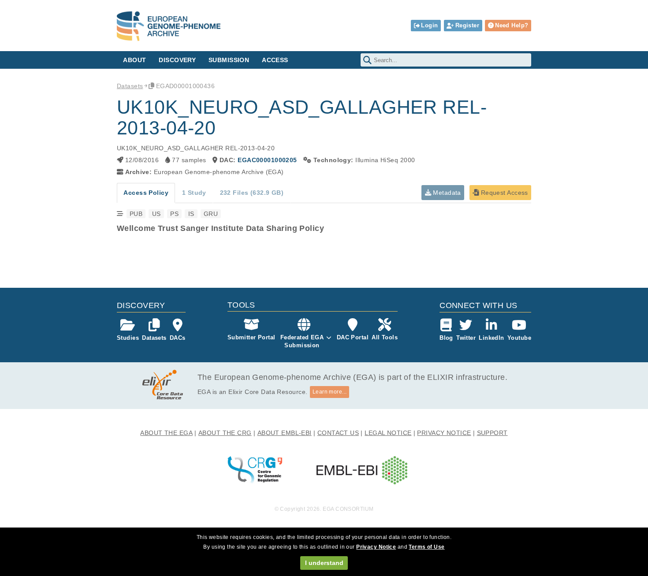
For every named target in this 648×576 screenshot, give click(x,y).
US (156, 213)
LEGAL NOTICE (388, 432)
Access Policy (145, 192)
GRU (211, 213)
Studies (128, 337)
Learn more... (330, 391)
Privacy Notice (376, 547)
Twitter (466, 337)
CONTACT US (338, 432)
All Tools (385, 337)
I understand (324, 562)
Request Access (503, 192)
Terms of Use (426, 547)
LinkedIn (491, 337)
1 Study (194, 192)
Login (429, 25)
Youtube (519, 337)
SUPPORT (492, 432)
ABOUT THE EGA (166, 432)
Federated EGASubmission (302, 341)
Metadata (446, 192)
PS (174, 213)
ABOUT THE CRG (225, 432)
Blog (446, 337)
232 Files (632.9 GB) (252, 192)
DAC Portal (353, 337)
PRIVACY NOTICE (444, 432)
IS (191, 213)
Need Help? (511, 25)
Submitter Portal (251, 337)
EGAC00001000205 (267, 160)
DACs (178, 337)
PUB (136, 213)
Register (467, 25)
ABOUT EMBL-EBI (284, 432)
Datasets (130, 85)
